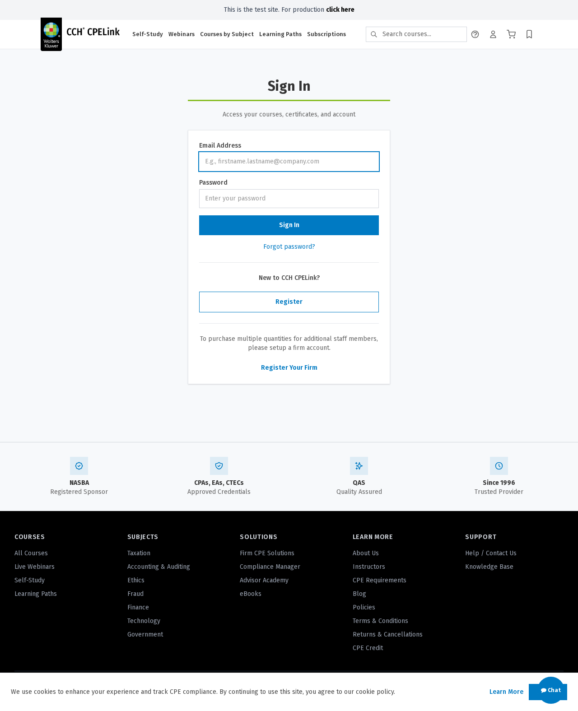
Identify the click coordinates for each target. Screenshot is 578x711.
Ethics (135, 580)
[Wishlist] (529, 34)
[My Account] (493, 34)
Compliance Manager (270, 567)
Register (289, 302)
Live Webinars (34, 567)
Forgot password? (289, 247)
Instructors (369, 567)
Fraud (135, 594)
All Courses (31, 553)
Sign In (289, 225)
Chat (553, 690)
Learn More (506, 692)
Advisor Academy (264, 580)
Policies (364, 607)
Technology (143, 621)
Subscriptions (326, 34)
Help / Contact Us (491, 553)
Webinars (181, 34)
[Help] (475, 34)
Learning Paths (280, 34)
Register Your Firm (289, 368)
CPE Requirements (379, 580)
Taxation (138, 553)
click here (340, 10)
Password (213, 182)
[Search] (374, 34)
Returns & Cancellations (388, 634)
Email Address (220, 145)
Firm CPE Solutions (267, 553)
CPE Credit (368, 648)
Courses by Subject (227, 34)
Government (145, 634)
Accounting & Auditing (158, 567)
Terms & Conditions (380, 621)
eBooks (250, 594)
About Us (366, 553)
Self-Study (147, 34)
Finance (138, 607)
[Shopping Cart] (511, 34)
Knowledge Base (489, 567)
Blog (359, 594)
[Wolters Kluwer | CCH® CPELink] (80, 34)
